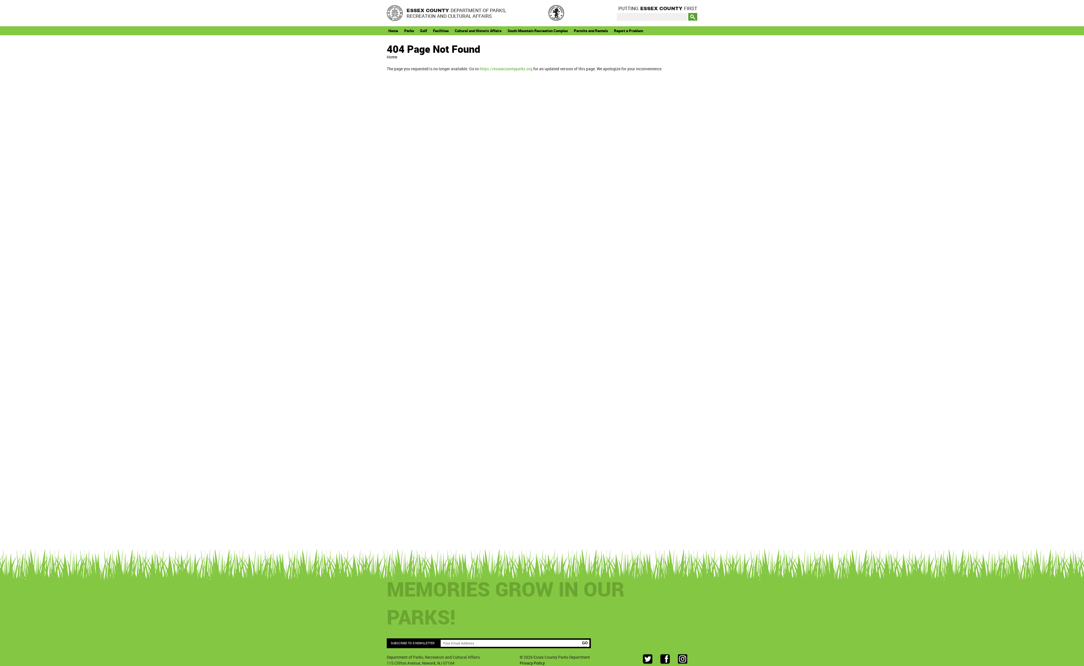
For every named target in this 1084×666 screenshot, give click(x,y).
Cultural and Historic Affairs (478, 30)
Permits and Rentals (591, 30)
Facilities (441, 30)
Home (393, 30)
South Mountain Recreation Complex (538, 30)
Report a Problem (628, 30)
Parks (409, 30)
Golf (423, 30)
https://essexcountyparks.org (506, 68)
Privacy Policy (532, 663)
